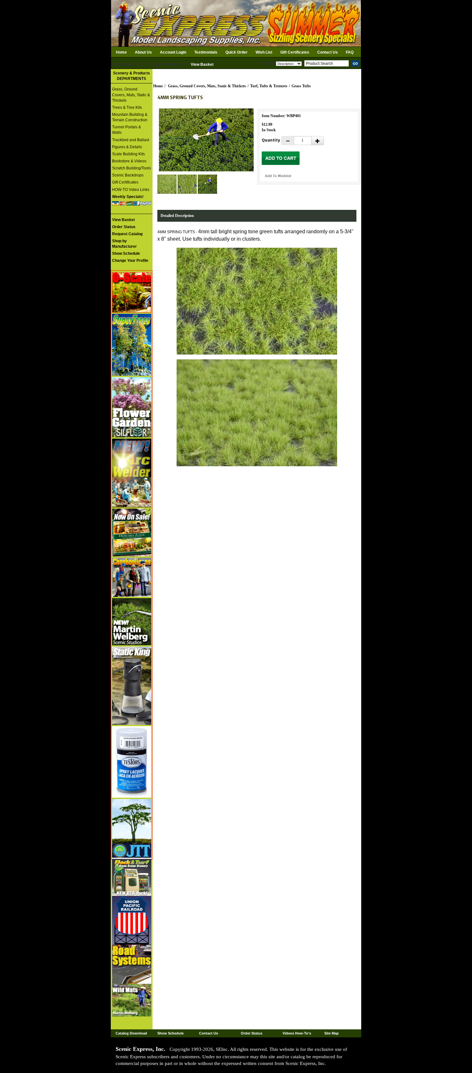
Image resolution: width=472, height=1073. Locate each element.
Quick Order (236, 52)
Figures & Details (127, 147)
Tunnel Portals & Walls (126, 130)
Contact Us (327, 52)
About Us (143, 52)
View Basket (202, 64)
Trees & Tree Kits (127, 107)
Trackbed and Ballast (130, 140)
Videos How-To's (297, 1033)
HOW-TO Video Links (130, 189)
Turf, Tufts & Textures (268, 86)
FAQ (350, 52)
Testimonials (205, 52)
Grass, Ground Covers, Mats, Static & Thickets (131, 94)
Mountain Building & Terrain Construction (129, 117)
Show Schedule (170, 1033)
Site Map (331, 1033)
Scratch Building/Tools (131, 168)
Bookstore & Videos (129, 161)
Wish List (264, 52)
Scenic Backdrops (128, 175)
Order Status (251, 1033)
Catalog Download (131, 1033)
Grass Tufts (301, 86)
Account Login (173, 52)
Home (121, 52)
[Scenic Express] (236, 23)
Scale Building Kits (128, 154)
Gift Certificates (294, 52)
